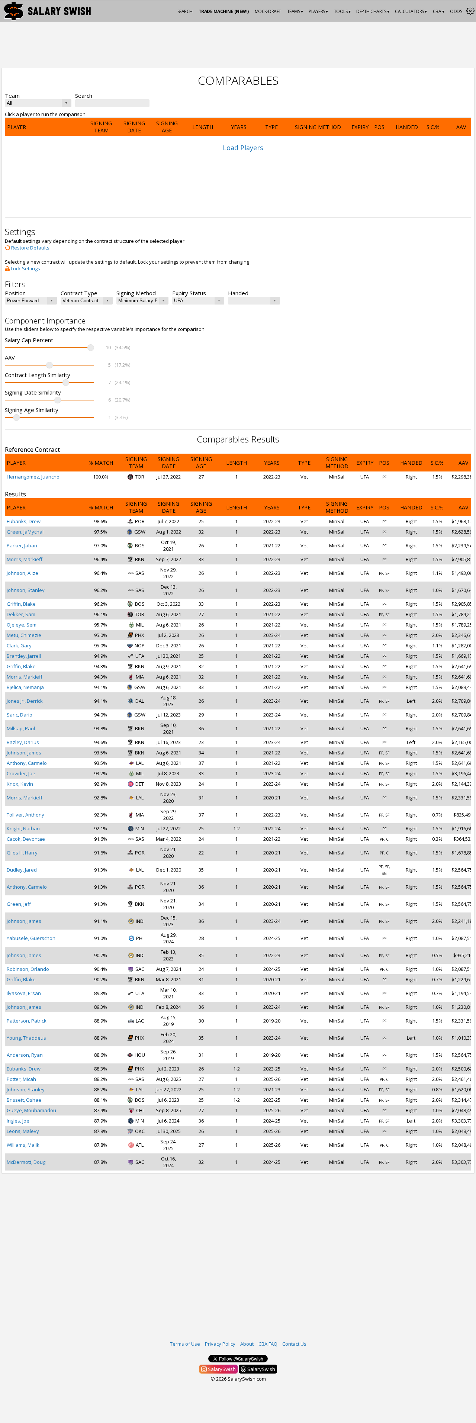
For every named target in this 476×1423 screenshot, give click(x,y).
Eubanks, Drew (24, 521)
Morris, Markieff (24, 559)
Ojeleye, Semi (22, 624)
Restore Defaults (29, 247)
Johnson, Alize (22, 573)
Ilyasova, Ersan (24, 993)
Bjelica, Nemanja (25, 687)
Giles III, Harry (22, 852)
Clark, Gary (19, 645)
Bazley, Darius (23, 742)
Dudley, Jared (22, 869)
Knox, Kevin (20, 783)
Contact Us (294, 1343)
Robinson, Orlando (28, 969)
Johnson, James (24, 752)
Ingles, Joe (18, 1120)
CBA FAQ (267, 1343)
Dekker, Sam (21, 614)
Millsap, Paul (21, 728)
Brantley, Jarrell (24, 656)
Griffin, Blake (21, 604)
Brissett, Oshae (24, 1100)
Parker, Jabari (22, 545)
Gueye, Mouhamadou (31, 1110)
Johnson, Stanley (26, 590)
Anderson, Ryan (25, 1055)
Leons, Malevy (23, 1131)
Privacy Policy (220, 1343)
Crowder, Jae (21, 773)
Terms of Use (185, 1343)
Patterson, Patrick (26, 1020)
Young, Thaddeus (26, 1037)
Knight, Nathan (23, 828)
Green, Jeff (19, 904)
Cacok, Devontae (26, 839)
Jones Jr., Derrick (25, 701)
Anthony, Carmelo (27, 763)
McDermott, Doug (26, 1162)
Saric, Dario (19, 714)
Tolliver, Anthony (25, 814)
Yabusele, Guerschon (31, 938)
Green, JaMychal (25, 531)
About (247, 1343)
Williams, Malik (23, 1145)
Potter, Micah (21, 1079)
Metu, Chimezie (24, 635)
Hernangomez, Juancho (33, 476)
